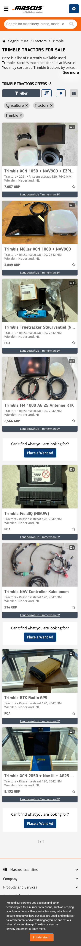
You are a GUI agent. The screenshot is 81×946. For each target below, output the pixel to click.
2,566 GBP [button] (12, 421)
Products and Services (20, 887)
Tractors (40, 41)
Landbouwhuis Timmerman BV (40, 194)
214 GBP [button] (10, 607)
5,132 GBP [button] (12, 792)
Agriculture (19, 41)
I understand (41, 937)
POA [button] (7, 343)
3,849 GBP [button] (12, 265)
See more (71, 72)
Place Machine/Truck (74, 8)
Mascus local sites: (24, 870)
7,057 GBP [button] (12, 187)
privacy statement (17, 928)
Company (10, 879)
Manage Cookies (34, 924)
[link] (40, 144)
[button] (21, 93)
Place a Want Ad (40, 453)
